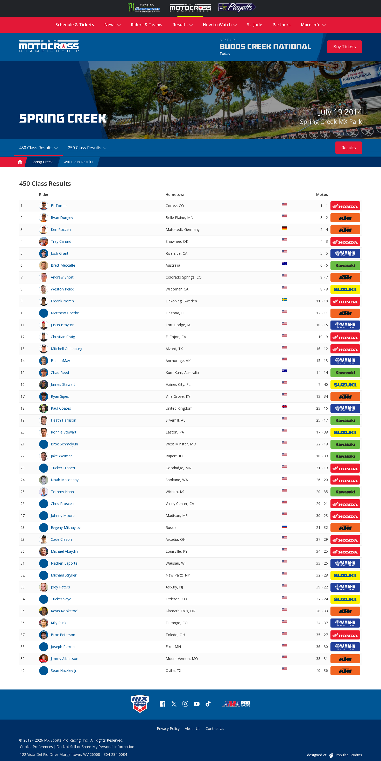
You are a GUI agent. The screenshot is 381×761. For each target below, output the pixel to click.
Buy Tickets (344, 46)
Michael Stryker (63, 575)
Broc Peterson (63, 634)
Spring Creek (42, 161)
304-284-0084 (115, 754)
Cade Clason (61, 539)
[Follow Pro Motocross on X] (174, 704)
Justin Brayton (62, 324)
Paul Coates (61, 408)
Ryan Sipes (60, 396)
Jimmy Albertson (64, 658)
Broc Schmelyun (64, 444)
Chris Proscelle (63, 503)
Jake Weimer (61, 455)
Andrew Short (62, 277)
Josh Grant (59, 253)
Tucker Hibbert (63, 467)
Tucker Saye (61, 598)
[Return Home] (49, 46)
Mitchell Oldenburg (66, 348)
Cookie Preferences (36, 746)
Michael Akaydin (64, 551)
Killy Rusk (58, 622)
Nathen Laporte (64, 563)
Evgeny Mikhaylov (66, 527)
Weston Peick (62, 289)
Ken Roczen (61, 229)
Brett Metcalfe (63, 265)
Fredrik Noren (62, 300)
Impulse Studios (348, 754)
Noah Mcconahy (65, 479)
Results (349, 148)
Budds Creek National (266, 47)
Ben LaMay (60, 360)
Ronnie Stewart (63, 432)
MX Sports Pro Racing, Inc (66, 740)
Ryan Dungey (62, 217)
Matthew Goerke (65, 312)
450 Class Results (78, 161)
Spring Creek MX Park (331, 121)
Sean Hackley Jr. (64, 670)
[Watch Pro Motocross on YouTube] (196, 704)
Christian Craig (63, 336)
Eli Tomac (59, 205)
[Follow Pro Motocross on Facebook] (162, 704)
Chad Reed (60, 372)
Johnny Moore (63, 515)
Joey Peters (60, 587)
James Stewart (63, 384)
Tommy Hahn (62, 491)
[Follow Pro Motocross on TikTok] (208, 704)
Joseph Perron (63, 646)
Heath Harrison (63, 420)
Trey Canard (61, 241)
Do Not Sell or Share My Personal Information (95, 746)
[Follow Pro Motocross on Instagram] (185, 704)
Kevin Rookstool (64, 610)
